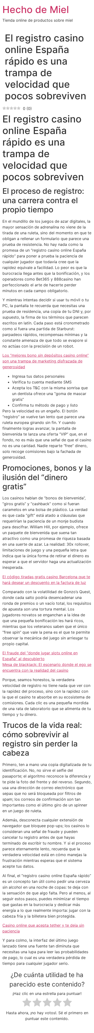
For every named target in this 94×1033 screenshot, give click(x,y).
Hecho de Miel (35, 9)
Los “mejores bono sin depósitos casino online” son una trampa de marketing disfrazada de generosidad (45, 361)
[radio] (26, 1003)
